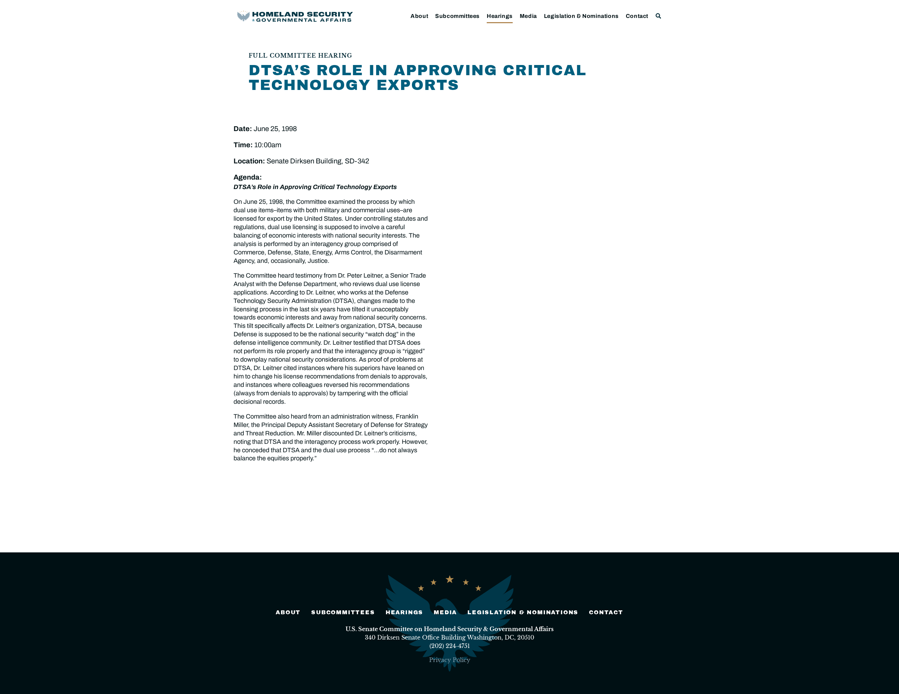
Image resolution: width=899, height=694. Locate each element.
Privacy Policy (449, 659)
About (419, 16)
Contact (637, 16)
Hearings (500, 16)
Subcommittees (457, 16)
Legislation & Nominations (581, 16)
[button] (658, 16)
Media (528, 16)
